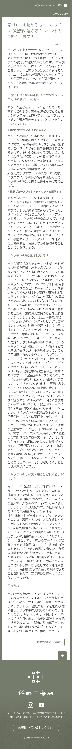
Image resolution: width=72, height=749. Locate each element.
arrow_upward (62, 656)
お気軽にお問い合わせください (36, 727)
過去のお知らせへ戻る (49, 642)
